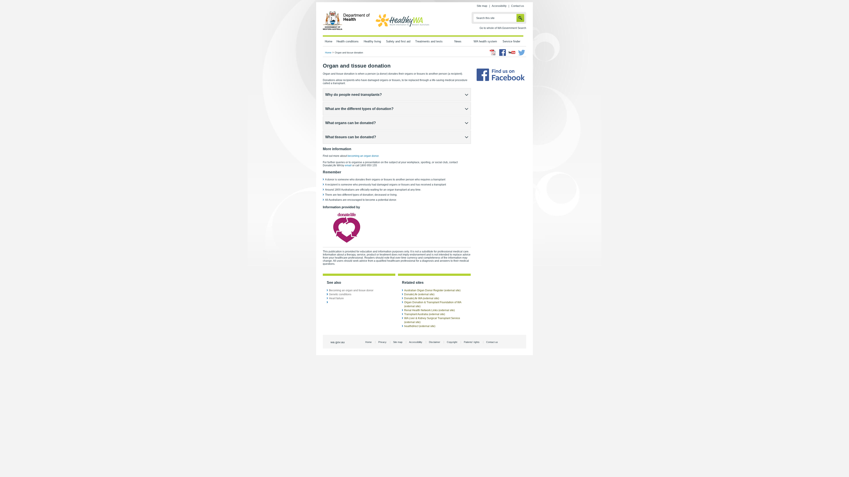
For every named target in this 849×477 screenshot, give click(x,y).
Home (328, 41)
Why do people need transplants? (353, 95)
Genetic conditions (340, 294)
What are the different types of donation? (359, 109)
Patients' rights (472, 342)
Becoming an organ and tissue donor (351, 290)
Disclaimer (434, 342)
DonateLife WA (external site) (421, 298)
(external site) (419, 326)
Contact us (517, 6)
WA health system (485, 41)
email (348, 165)
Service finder (511, 41)
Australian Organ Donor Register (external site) (432, 290)
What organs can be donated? (350, 123)
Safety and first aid (398, 41)
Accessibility (499, 6)
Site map (482, 6)
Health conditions (348, 41)
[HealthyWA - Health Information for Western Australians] (402, 27)
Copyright (452, 342)
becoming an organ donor (363, 155)
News (457, 41)
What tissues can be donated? (350, 137)
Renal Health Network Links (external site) (429, 310)
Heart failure (336, 298)
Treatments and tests (429, 41)
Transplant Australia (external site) (424, 314)
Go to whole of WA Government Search (503, 28)
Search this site (485, 18)
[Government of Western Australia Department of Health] (346, 29)
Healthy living (372, 41)
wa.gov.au (338, 342)
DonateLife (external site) (419, 294)
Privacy (382, 342)
